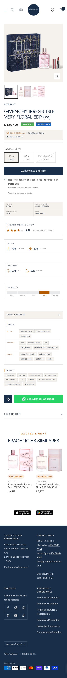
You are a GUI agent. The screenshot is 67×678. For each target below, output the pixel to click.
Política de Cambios (47, 603)
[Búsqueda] (12, 9)
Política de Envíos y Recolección (47, 611)
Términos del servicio (48, 597)
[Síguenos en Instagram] (23, 608)
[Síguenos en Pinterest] (8, 615)
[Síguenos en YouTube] (16, 615)
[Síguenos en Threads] (16, 608)
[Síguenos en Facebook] (8, 608)
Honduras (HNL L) (14, 644)
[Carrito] (61, 9)
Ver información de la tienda (20, 193)
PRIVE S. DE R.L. (29, 654)
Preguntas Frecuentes (48, 626)
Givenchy (10, 104)
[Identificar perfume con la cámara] (21, 10)
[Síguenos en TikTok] (23, 615)
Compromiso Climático (49, 632)
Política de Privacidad (48, 619)
